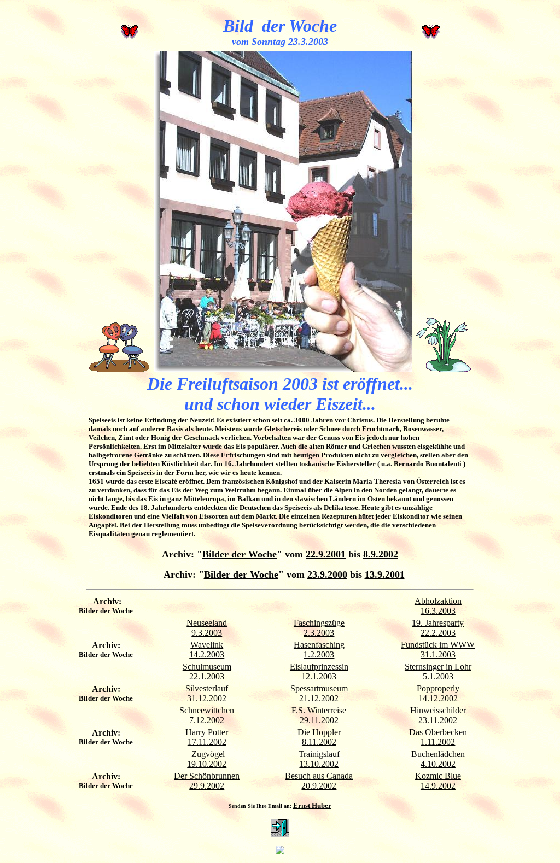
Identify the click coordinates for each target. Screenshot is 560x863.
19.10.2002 (206, 763)
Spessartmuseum (319, 688)
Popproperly (438, 688)
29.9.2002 (206, 785)
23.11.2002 (437, 720)
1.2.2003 (319, 654)
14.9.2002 (438, 785)
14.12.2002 (438, 698)
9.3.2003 (206, 632)
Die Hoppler (319, 732)
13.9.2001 (385, 574)
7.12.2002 (206, 720)
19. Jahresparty (438, 622)
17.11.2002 (207, 742)
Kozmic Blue (438, 775)
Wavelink (206, 644)
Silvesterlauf (206, 688)
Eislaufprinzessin (319, 666)
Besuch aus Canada (319, 775)
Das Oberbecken (438, 732)
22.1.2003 (206, 676)
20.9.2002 (318, 785)
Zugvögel (208, 754)
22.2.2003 (438, 632)
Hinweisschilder (438, 710)
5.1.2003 (438, 676)
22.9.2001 (326, 554)
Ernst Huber (312, 805)
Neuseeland (206, 622)
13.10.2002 (319, 763)
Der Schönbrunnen (207, 775)
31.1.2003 (438, 654)
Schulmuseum (207, 666)
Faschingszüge (319, 622)
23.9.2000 (327, 574)
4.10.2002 (438, 763)
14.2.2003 (206, 654)
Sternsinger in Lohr (438, 666)
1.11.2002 (438, 742)
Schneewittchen (206, 710)
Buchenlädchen (438, 754)
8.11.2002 (319, 742)
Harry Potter (206, 732)
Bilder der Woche (239, 554)
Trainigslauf (319, 754)
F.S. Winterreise (318, 710)
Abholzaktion (438, 601)
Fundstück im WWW (438, 644)
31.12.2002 (206, 698)
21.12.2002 (319, 698)
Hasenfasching (319, 644)
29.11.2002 (319, 720)
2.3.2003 (319, 632)
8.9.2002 (380, 554)
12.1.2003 (318, 676)
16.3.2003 (438, 610)
